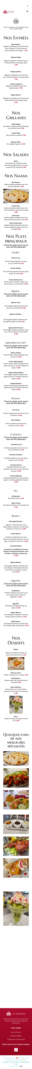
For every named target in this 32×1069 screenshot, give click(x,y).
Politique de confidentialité (16, 1039)
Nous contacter (16, 1032)
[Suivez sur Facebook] (27, 6)
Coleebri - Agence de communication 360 (16, 1063)
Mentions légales (16, 1036)
